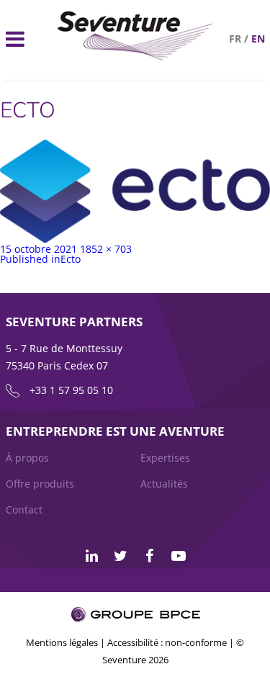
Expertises (165, 458)
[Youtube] (178, 556)
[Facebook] (149, 556)
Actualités (164, 483)
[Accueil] (135, 56)
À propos (27, 458)
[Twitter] (121, 556)
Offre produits (40, 483)
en (258, 38)
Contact (24, 509)
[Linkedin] (92, 556)
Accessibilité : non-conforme (167, 642)
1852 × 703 (106, 249)
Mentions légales (62, 642)
